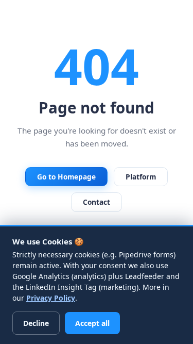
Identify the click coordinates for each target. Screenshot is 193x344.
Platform (141, 177)
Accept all (92, 323)
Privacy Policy (50, 298)
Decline (36, 323)
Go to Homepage (66, 177)
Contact (96, 202)
